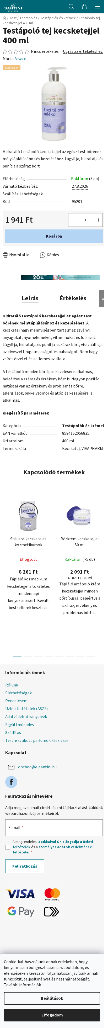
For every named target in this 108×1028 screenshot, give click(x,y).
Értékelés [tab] (73, 298)
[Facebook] (11, 782)
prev (5, 532)
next (102, 532)
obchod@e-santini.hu (37, 767)
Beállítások (52, 998)
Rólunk (11, 685)
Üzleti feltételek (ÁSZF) (26, 709)
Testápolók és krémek (83, 426)
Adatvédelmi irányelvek (26, 717)
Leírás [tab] (30, 298)
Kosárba (54, 236)
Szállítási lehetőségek (23, 194)
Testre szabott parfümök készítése (36, 740)
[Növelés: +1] (98, 220)
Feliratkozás (24, 866)
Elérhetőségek (18, 693)
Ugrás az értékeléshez (83, 51)
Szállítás (13, 733)
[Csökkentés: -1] (72, 220)
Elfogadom (52, 1015)
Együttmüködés (19, 725)
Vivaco (20, 59)
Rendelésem (16, 701)
